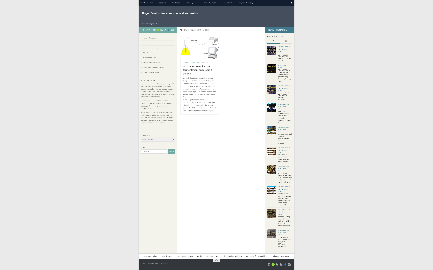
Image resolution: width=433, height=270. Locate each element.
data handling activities (151, 62)
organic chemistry (246, 3)
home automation (227, 3)
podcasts (162, 3)
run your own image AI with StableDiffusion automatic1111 (283, 158)
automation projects (150, 24)
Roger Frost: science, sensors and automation (170, 13)
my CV (145, 53)
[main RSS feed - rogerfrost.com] (165, 30)
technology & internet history (153, 67)
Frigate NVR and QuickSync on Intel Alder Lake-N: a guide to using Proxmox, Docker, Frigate (284, 75)
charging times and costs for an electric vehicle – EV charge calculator (285, 138)
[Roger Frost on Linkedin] (154, 30)
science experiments (191, 63)
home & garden (210, 3)
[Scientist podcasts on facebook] (168, 30)
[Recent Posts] (273, 41)
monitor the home (147, 3)
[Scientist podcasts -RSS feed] (161, 30)
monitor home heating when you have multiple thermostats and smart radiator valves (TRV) (284, 199)
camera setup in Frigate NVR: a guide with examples (283, 96)
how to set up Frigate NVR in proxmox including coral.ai (284, 57)
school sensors (176, 3)
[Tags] (286, 41)
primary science (193, 3)
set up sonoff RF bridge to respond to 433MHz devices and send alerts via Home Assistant (285, 177)
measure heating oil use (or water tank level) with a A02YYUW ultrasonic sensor (284, 221)
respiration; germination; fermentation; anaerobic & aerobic (197, 70)
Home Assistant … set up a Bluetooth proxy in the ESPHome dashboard (284, 241)
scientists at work (149, 58)
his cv (153, 112)
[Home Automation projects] (158, 30)
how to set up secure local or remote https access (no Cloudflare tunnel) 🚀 (284, 117)
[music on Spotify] (172, 30)
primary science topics (151, 72)
